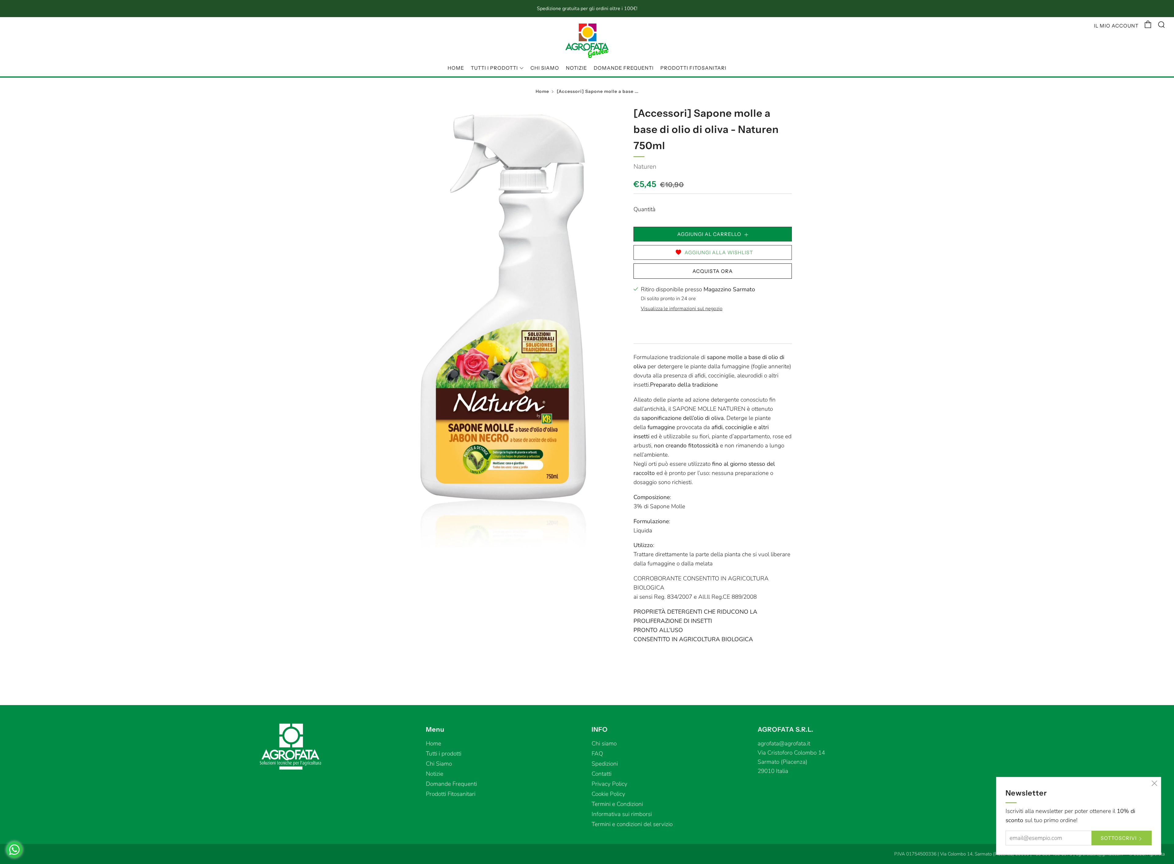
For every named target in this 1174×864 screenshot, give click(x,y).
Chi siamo (604, 744)
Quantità (644, 209)
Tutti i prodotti (494, 68)
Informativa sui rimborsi (622, 814)
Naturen (644, 166)
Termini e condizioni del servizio (632, 824)
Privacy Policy (609, 784)
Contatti (601, 774)
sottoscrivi (1119, 838)
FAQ (597, 754)
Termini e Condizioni (617, 804)
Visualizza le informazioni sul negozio (681, 308)
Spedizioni (605, 764)
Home (456, 68)
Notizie (576, 68)
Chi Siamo (544, 68)
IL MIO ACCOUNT (1116, 26)
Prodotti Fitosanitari (693, 68)
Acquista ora (712, 271)
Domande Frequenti (624, 68)
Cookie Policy (608, 794)
